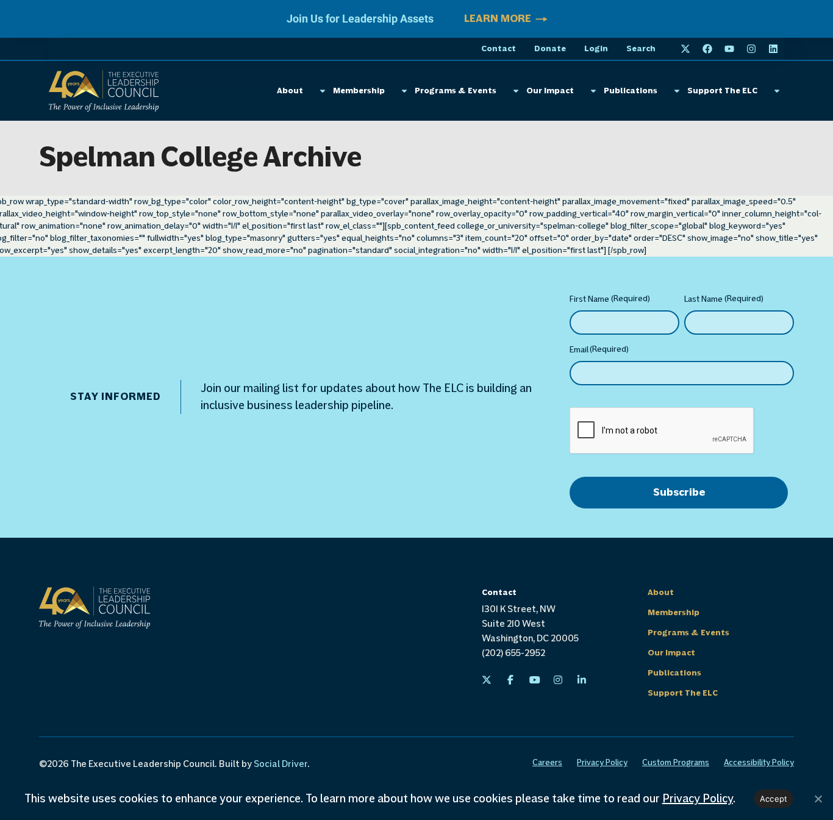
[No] (818, 799)
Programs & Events (455, 91)
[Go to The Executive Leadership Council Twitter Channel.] (487, 680)
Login (596, 49)
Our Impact (550, 91)
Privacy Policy (602, 762)
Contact (498, 49)
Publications (630, 91)
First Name (610, 299)
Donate (550, 49)
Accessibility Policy (759, 762)
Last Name (723, 299)
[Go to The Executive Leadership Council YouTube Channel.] (534, 680)
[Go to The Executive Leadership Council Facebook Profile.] (510, 680)
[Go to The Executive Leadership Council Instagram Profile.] (558, 680)
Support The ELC (722, 91)
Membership (359, 91)
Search (641, 49)
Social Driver (280, 764)
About (290, 91)
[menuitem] (487, 680)
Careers (547, 762)
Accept (774, 799)
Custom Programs (675, 762)
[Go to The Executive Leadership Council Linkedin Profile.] (582, 680)
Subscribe (679, 492)
